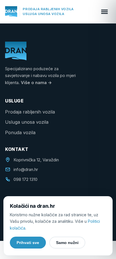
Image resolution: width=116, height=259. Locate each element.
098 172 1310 (25, 179)
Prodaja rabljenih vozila (30, 112)
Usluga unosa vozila (26, 122)
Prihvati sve (28, 242)
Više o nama (36, 82)
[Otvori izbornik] (104, 11)
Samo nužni (67, 242)
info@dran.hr (26, 169)
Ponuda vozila (20, 132)
